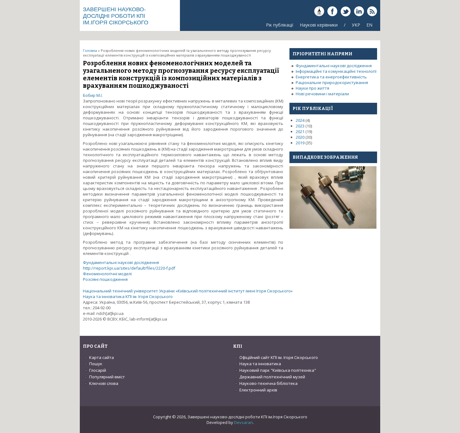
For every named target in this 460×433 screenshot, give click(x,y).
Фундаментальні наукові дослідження (121, 262)
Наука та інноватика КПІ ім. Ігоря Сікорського (128, 296)
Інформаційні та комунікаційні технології (336, 71)
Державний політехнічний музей (272, 377)
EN (369, 25)
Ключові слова (103, 383)
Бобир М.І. (93, 95)
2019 (300, 143)
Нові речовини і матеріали (322, 94)
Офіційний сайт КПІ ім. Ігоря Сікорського (278, 357)
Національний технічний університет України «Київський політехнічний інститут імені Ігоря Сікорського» (188, 291)
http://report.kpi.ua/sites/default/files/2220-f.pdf (129, 268)
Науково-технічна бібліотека (268, 383)
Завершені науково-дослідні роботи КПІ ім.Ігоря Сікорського (115, 16)
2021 (300, 131)
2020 (300, 137)
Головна (90, 50)
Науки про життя (312, 88)
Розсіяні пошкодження (105, 279)
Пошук (95, 363)
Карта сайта (101, 357)
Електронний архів (258, 390)
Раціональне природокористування (332, 82)
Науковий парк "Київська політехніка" (277, 370)
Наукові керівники (319, 25)
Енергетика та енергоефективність (331, 77)
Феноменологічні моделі (107, 273)
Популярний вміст (107, 377)
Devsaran (243, 422)
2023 (300, 126)
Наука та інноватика (260, 363)
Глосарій (97, 370)
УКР (356, 25)
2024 (300, 120)
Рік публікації (280, 25)
